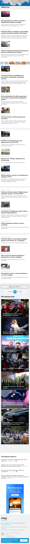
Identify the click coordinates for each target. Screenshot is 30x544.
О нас (2, 523)
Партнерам (7, 523)
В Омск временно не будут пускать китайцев (12, 224)
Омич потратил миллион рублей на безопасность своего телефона (12, 256)
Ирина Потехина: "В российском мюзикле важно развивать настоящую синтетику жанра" (12, 465)
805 (12, 291)
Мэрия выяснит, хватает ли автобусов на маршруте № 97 (14, 176)
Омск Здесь (4, 3)
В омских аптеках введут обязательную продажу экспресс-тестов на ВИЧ (14, 193)
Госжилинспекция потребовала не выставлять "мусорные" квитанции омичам (12, 77)
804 (9, 291)
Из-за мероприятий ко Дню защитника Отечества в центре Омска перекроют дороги (14, 97)
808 (21, 291)
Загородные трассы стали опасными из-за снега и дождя (14, 274)
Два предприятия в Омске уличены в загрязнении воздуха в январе (13, 21)
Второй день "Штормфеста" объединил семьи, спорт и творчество (14, 460)
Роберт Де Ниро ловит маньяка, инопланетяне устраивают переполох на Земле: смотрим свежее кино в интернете (15, 477)
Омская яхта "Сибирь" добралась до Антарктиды (13, 159)
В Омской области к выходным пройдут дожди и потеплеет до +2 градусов (14, 239)
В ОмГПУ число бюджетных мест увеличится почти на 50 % (11, 141)
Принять (24, 540)
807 (18, 291)
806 (15, 291)
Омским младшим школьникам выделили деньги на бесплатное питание (14, 51)
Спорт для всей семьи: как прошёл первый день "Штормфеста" (12, 470)
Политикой (9, 541)
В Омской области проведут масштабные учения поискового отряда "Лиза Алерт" (14, 32)
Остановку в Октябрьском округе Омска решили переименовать (14, 212)
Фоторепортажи (8, 296)
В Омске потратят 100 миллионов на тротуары (13, 117)
